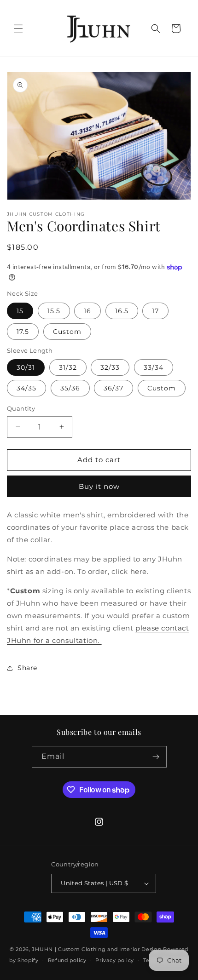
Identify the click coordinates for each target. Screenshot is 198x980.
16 (87, 311)
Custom (67, 331)
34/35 (26, 388)
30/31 (26, 367)
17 (155, 311)
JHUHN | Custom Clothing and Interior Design (96, 949)
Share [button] (27, 668)
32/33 (110, 367)
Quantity (21, 408)
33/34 (153, 367)
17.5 (23, 331)
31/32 (68, 367)
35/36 (70, 388)
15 (20, 311)
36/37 (113, 388)
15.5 (53, 311)
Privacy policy (114, 960)
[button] (18, 28)
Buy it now (99, 486)
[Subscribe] (156, 757)
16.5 (121, 311)
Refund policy (67, 960)
